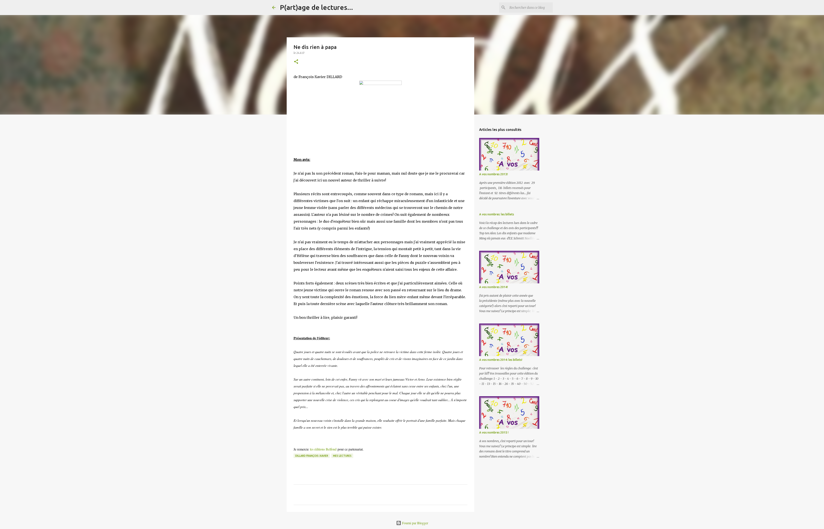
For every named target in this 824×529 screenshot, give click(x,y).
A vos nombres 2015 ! (494, 432)
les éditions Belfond (324, 449)
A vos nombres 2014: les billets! (500, 359)
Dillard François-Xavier (311, 455)
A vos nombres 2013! (493, 174)
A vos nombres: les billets (496, 214)
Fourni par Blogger (414, 523)
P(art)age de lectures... (316, 7)
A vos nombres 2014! (493, 287)
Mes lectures (342, 455)
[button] (296, 62)
